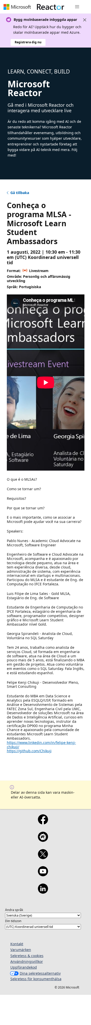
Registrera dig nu (28, 42)
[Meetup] (43, 840)
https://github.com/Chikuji (29, 750)
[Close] (85, 20)
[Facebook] (43, 822)
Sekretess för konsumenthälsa (35, 978)
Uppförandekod (23, 967)
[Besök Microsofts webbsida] (17, 7)
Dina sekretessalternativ (40, 973)
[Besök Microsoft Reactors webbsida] (50, 7)
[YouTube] (43, 874)
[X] (43, 857)
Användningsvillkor (26, 961)
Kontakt (16, 943)
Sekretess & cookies (26, 955)
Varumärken (20, 949)
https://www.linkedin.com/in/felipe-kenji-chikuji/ (41, 744)
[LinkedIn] (43, 892)
